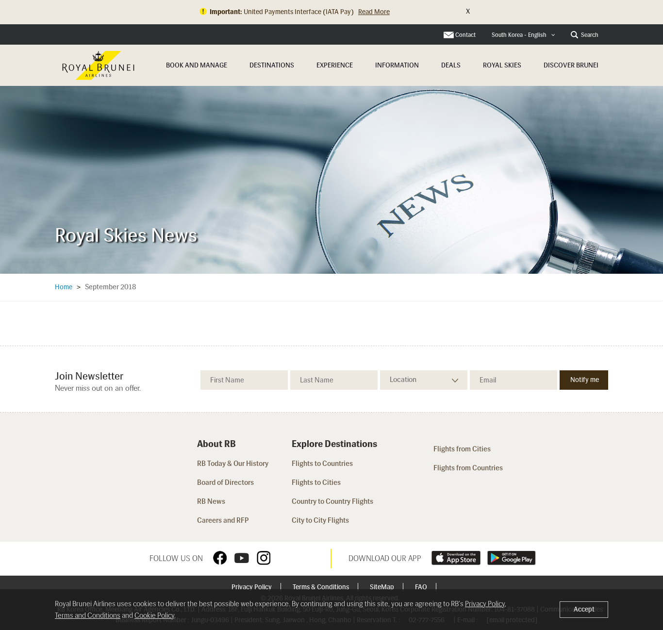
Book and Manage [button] (196, 65)
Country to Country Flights (333, 501)
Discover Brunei (571, 65)
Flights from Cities (462, 449)
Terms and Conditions (87, 615)
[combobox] (523, 35)
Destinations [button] (271, 65)
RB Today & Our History (232, 463)
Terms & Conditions (321, 587)
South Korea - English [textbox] (519, 35)
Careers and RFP (223, 520)
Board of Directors (225, 482)
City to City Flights (321, 520)
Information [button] (397, 65)
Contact (465, 35)
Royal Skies (502, 65)
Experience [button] (334, 65)
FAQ (422, 587)
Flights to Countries (322, 463)
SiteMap (383, 587)
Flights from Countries (468, 468)
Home (63, 287)
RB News (211, 501)
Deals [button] (451, 65)
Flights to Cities (316, 482)
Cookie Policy (154, 615)
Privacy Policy (252, 587)
